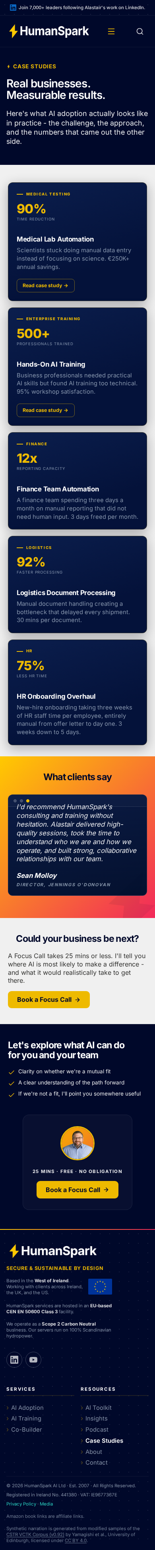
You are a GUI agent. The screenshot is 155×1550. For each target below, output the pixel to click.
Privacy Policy (21, 1504)
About (93, 1451)
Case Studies (104, 1440)
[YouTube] (33, 1360)
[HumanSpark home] (48, 31)
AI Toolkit (98, 1407)
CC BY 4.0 (76, 1540)
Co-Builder (26, 1429)
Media (46, 1504)
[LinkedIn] (14, 1360)
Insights (96, 1418)
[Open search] (140, 31)
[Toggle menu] (111, 31)
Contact (96, 1462)
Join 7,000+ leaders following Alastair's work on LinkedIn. (82, 7)
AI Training (26, 1418)
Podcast (96, 1429)
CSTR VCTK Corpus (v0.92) (35, 1534)
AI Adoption (27, 1407)
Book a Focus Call (44, 999)
